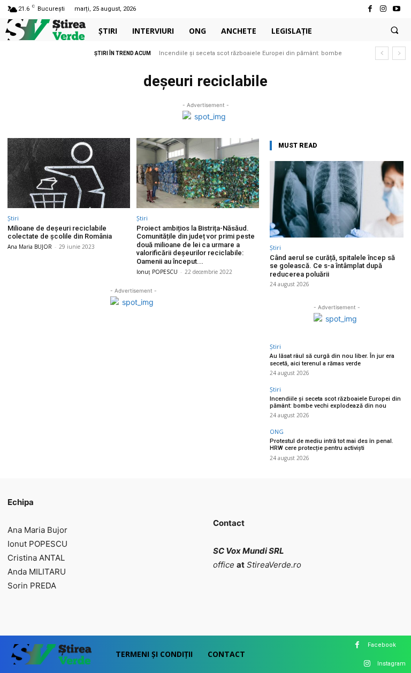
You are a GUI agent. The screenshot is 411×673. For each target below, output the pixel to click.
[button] (394, 30)
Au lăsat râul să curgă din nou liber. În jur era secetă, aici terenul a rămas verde (332, 359)
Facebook (382, 644)
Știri (13, 218)
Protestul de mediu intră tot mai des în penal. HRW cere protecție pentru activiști (331, 445)
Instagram (391, 663)
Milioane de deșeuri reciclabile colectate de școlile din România (59, 232)
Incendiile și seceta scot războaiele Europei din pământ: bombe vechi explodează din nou (335, 402)
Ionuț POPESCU (157, 272)
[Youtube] (397, 9)
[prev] (382, 53)
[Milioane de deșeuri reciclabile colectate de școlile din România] (68, 173)
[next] (399, 53)
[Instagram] (383, 9)
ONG (277, 431)
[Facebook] (369, 9)
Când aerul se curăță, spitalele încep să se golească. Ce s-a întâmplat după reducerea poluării (332, 266)
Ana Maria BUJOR (29, 246)
